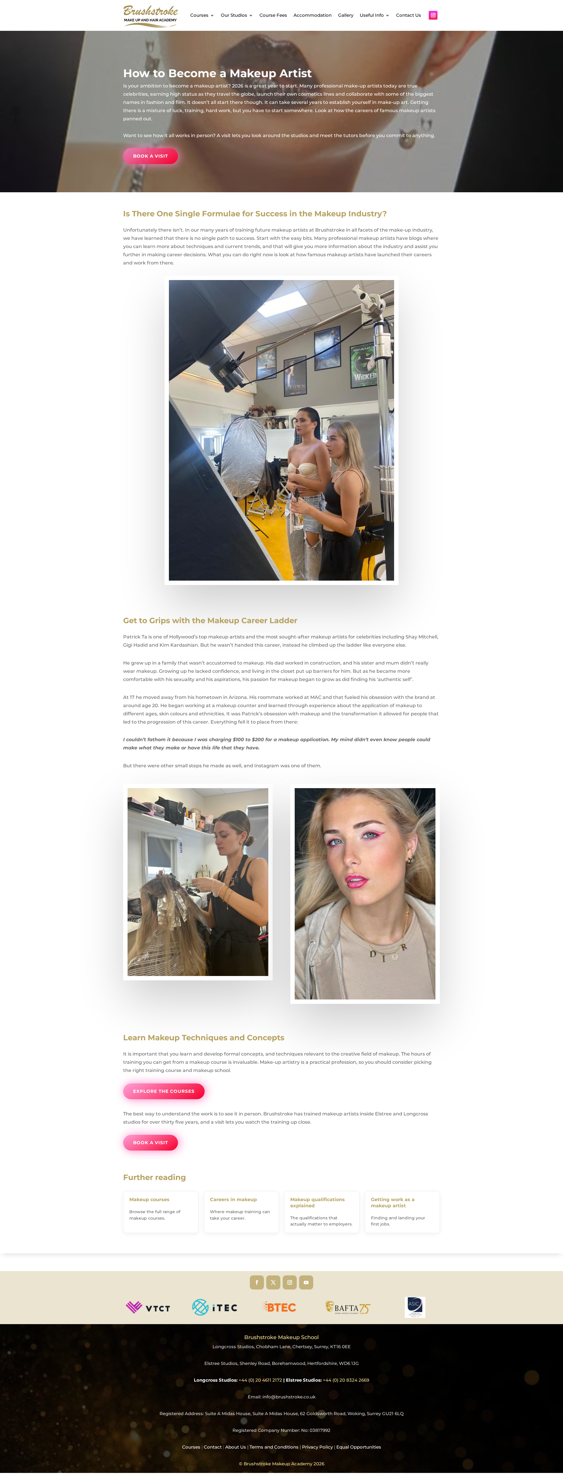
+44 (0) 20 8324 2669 (346, 1380)
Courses (199, 15)
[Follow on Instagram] (433, 15)
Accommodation (313, 15)
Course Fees (273, 15)
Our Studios (234, 15)
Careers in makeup (233, 1199)
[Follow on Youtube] (306, 1282)
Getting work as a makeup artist (393, 1202)
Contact (213, 1447)
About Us (237, 1447)
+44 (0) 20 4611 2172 (260, 1380)
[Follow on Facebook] (257, 1282)
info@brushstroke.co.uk (289, 1397)
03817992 (320, 1430)
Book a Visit (150, 156)
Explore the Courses (164, 1091)
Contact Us (408, 15)
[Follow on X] (273, 1282)
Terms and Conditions (274, 1447)
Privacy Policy (317, 1447)
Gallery (345, 15)
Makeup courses (149, 1199)
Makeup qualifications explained (317, 1202)
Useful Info (372, 15)
